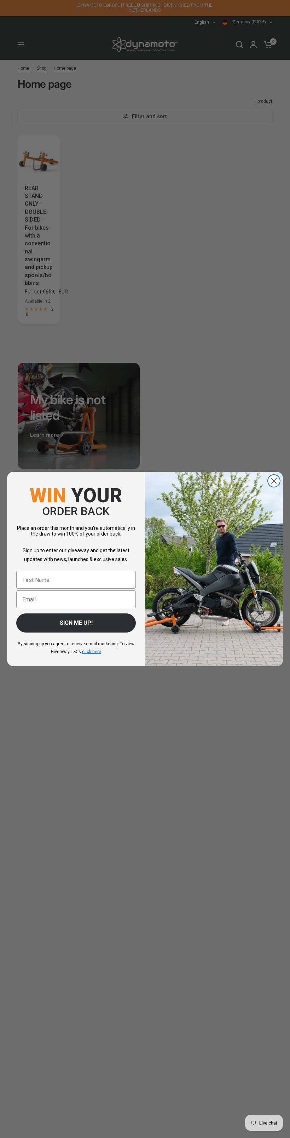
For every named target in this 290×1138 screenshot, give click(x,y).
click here (91, 651)
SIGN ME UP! (76, 622)
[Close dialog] (274, 481)
